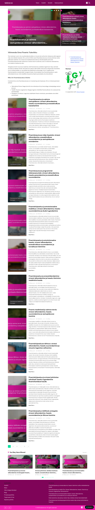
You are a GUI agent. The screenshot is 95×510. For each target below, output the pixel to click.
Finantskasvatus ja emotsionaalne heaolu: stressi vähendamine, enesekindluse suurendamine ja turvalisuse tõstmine (42, 243)
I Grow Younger (80, 92)
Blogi (5, 492)
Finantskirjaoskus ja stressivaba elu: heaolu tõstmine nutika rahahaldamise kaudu (69, 486)
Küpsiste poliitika (8, 499)
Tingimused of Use (9, 497)
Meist (5, 488)
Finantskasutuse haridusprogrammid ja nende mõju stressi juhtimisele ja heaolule (68, 501)
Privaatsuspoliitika (9, 495)
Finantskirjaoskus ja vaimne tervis (18, 36)
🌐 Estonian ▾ (89, 507)
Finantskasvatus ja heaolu (15, 164)
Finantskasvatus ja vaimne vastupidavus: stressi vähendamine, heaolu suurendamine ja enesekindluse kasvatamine (44, 102)
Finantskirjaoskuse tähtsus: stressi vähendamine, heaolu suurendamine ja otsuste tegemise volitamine (44, 346)
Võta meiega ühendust (10, 490)
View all (84, 452)
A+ (6, 507)
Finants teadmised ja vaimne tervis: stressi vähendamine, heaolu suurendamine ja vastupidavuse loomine (43, 313)
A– (9, 507)
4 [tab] (58, 10)
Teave (37, 3)
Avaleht (43, 3)
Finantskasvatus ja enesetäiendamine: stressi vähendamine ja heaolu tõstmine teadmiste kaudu (45, 278)
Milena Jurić (66, 24)
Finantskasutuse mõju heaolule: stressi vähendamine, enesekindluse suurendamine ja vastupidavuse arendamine (44, 138)
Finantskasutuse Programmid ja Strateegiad (16, 199)
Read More (31, 129)
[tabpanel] (34, 27)
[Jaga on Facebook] (87, 3)
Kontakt (50, 3)
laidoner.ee (9, 3)
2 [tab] (54, 10)
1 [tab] (52, 10)
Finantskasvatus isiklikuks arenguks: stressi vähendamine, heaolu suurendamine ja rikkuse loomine (43, 413)
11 (24, 446)
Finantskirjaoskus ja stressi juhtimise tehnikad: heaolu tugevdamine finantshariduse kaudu (43, 379)
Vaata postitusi (59, 3)
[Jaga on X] (85, 508)
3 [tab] (56, 10)
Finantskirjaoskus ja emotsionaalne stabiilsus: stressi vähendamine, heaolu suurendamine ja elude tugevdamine (44, 209)
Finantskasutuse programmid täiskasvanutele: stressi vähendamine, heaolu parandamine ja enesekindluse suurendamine (44, 174)
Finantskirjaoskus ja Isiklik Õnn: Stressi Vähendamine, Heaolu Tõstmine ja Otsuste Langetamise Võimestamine (68, 490)
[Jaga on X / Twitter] (89, 3)
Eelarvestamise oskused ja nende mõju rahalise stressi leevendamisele (68, 498)
